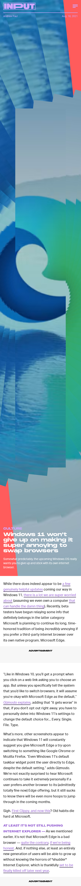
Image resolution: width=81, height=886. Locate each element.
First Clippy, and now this (31, 810)
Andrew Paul (10, 16)
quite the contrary (34, 842)
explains (17, 702)
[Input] (19, 6)
